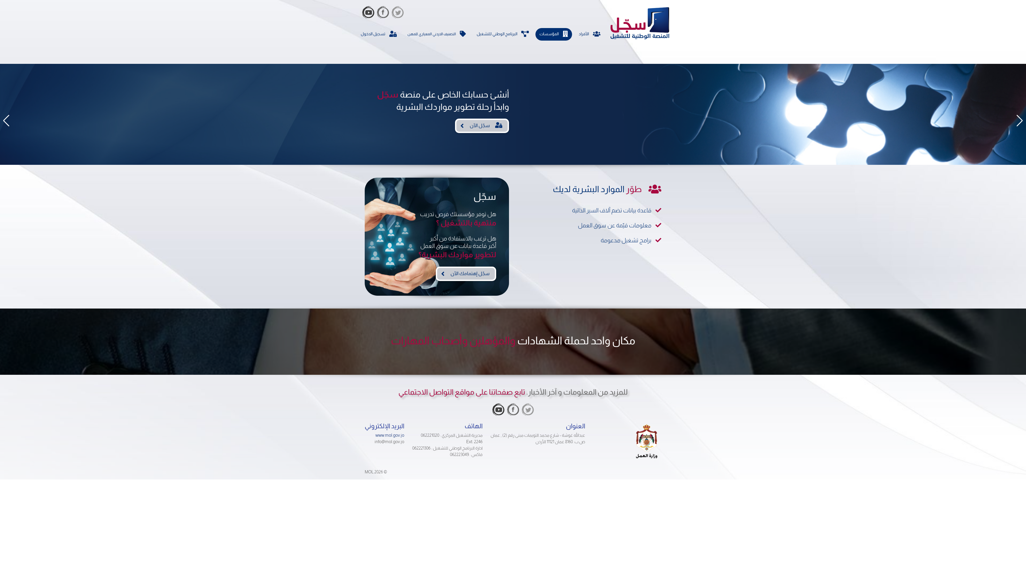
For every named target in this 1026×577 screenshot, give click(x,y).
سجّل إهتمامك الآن (469, 273)
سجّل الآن (480, 125)
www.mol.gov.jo (389, 435)
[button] (6, 121)
